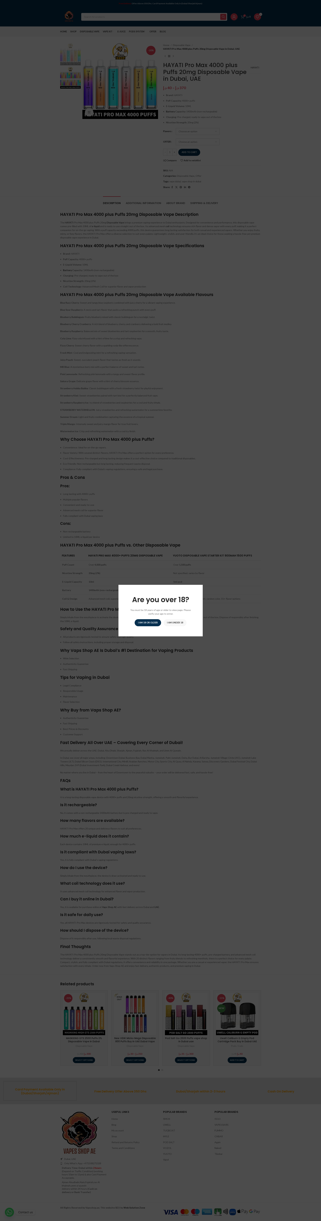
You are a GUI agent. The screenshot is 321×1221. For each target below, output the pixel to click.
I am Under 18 (175, 622)
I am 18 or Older (148, 622)
